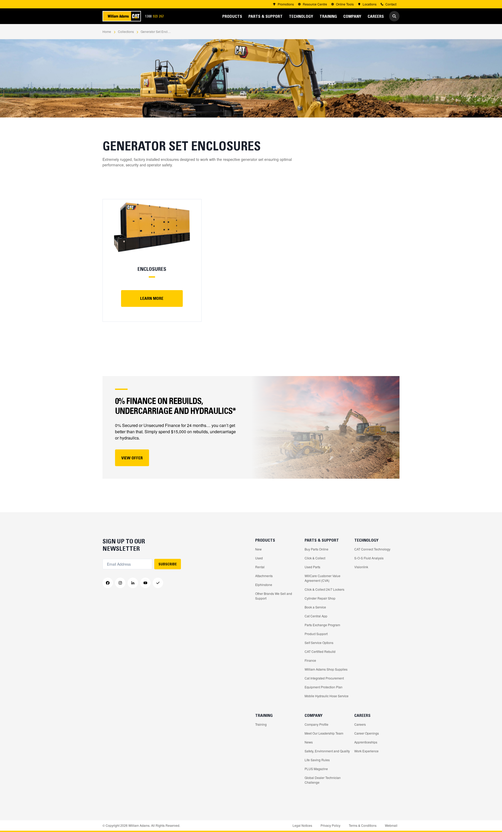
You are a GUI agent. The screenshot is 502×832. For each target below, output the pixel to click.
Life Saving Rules (317, 760)
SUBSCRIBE (167, 564)
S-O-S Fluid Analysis (369, 558)
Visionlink (361, 567)
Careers (360, 724)
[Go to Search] (394, 16)
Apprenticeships (365, 742)
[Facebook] (107, 583)
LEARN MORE (151, 298)
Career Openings (366, 733)
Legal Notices (302, 825)
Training (261, 724)
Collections (126, 31)
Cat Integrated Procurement (324, 678)
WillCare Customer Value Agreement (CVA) (322, 578)
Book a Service (315, 607)
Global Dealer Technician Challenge (323, 779)
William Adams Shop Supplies (326, 669)
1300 (156, 16)
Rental (260, 567)
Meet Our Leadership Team (324, 733)
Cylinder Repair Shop (320, 598)
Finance (310, 660)
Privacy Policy (330, 825)
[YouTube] (145, 583)
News (309, 742)
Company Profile (316, 724)
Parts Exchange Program (322, 625)
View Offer (132, 457)
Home (106, 31)
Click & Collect (315, 558)
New (258, 549)
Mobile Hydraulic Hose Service (327, 696)
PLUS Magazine (316, 768)
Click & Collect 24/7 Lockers (324, 589)
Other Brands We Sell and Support (273, 595)
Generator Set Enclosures (156, 31)
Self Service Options (319, 642)
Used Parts (312, 567)
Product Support (316, 633)
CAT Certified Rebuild (320, 651)
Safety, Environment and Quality (327, 751)
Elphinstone (263, 584)
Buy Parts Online (316, 549)
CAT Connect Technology (372, 549)
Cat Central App (316, 616)
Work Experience (366, 751)
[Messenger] (158, 583)
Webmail (391, 825)
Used (259, 558)
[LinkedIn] (133, 583)
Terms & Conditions (362, 825)
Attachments (264, 575)
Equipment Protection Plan (324, 687)
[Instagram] (120, 583)
